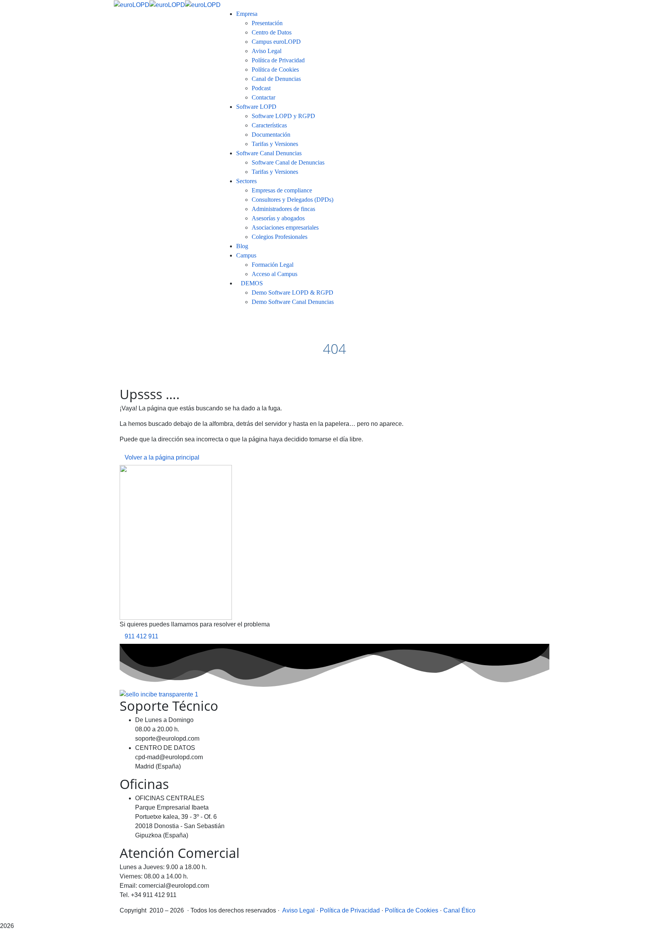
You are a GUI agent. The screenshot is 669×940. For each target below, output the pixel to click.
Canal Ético (459, 910)
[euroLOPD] (131, 4)
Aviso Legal (298, 910)
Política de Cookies (411, 910)
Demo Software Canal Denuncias (293, 301)
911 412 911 (141, 636)
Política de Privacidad (350, 910)
